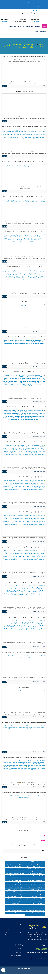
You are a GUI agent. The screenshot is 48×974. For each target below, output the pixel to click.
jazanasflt (36, 21)
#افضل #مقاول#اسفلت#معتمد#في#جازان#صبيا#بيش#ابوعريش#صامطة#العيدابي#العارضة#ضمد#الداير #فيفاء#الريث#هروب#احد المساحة (24, 792)
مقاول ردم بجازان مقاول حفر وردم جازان (14, 864)
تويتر (44, 835)
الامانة (36, 6)
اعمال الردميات (12, 26)
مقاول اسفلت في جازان (24, 687)
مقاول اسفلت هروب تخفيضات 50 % (35, 903)
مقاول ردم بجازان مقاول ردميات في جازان (24, 91)
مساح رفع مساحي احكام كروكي (15, 880)
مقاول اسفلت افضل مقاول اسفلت (14, 866)
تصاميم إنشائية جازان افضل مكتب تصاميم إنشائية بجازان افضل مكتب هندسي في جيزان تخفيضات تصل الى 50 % (15, 871)
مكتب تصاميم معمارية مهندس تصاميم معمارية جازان (14, 877)
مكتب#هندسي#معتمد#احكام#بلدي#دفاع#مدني (35, 868)
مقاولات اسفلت (19, 932)
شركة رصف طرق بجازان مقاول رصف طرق (35, 866)
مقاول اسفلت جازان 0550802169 (35, 861)
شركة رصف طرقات (18, 934)
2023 (44, 85)
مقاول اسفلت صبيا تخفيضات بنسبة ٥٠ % (14, 884)
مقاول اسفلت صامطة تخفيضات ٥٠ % (15, 896)
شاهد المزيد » (4, 86)
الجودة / (38, 6)
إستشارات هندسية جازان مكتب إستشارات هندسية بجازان (35, 871)
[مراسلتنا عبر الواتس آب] (3, 970)
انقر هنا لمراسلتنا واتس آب (39, 958)
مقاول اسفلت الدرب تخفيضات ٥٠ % (15, 898)
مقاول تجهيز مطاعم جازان (35, 877)
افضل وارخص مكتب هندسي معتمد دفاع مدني (35, 914)
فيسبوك (43, 837)
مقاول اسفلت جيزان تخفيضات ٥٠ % (15, 889)
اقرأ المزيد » (4, 121)
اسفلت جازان (14, 905)
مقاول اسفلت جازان (34, 10)
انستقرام (43, 840)
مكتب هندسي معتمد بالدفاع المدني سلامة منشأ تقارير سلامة (14, 910)
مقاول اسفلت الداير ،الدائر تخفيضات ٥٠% (14, 891)
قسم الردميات (7, 936)
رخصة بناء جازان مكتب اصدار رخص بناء (35, 873)
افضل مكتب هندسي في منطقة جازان (15, 882)
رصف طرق (35, 85)
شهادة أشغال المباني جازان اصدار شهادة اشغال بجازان (35, 876)
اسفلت (35, 905)
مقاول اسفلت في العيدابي (35, 882)
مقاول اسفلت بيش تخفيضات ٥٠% (35, 889)
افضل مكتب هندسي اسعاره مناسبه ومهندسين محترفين (35, 913)
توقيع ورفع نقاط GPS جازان (15, 875)
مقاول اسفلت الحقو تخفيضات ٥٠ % (35, 891)
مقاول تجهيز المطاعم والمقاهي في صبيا (35, 880)
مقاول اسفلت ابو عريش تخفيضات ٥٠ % (35, 894)
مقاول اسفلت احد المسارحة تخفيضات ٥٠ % (35, 898)
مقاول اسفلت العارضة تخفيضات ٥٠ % (15, 894)
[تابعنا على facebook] (13, 5)
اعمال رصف (19, 936)
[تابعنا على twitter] (15, 5)
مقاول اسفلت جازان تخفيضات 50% (35, 887)
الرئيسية (44, 26)
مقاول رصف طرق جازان (14, 861)
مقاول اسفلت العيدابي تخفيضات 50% (15, 887)
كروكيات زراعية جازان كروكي (14, 868)
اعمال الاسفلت (24, 301)
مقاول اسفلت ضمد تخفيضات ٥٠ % (35, 896)
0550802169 (5, 21)
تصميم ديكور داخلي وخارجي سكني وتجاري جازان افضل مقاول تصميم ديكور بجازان (15, 873)
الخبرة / (43, 6)
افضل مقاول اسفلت (15, 903)
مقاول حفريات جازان (35, 864)
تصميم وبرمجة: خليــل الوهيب (24, 968)
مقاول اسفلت (37, 26)
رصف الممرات (29, 26)
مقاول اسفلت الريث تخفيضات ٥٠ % (14, 901)
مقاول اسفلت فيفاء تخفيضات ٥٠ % (35, 901)
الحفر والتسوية (43, 31)
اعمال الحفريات (21, 26)
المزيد (36, 31)
